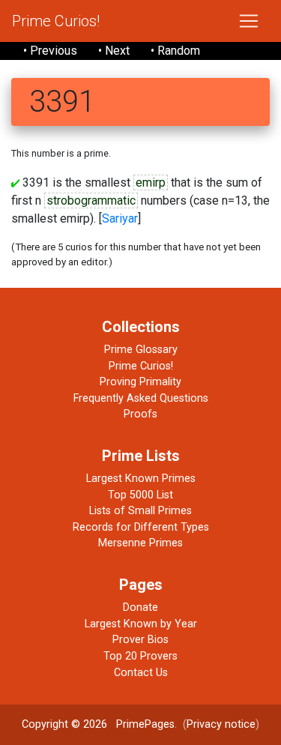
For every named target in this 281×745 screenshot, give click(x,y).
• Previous (50, 50)
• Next (114, 50)
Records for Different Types (141, 527)
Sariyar (120, 218)
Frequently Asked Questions (140, 398)
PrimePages (145, 724)
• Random (175, 50)
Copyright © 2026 (64, 724)
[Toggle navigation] (249, 21)
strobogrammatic (91, 200)
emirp (151, 182)
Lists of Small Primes (140, 510)
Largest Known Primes (141, 478)
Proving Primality (140, 381)
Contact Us (141, 672)
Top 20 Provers (140, 656)
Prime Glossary (141, 349)
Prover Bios (140, 639)
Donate (140, 607)
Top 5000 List (140, 495)
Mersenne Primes (140, 543)
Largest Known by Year (141, 624)
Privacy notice (221, 724)
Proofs (140, 414)
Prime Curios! (56, 21)
